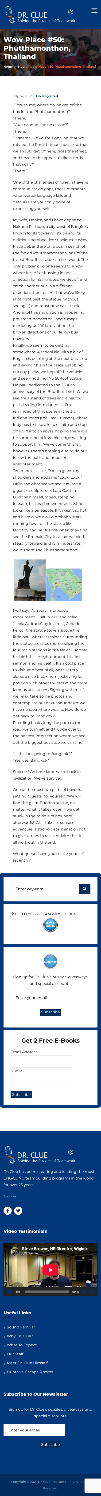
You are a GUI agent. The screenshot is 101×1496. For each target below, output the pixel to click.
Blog (21, 66)
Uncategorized (47, 96)
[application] (50, 1269)
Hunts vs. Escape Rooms (30, 1372)
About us (10, 1196)
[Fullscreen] (91, 1291)
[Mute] (84, 1291)
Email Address (24, 1052)
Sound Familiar (21, 1327)
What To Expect (22, 1345)
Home (8, 66)
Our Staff (15, 1354)
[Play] (9, 1291)
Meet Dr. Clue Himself (27, 1363)
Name (16, 1071)
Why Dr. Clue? (20, 1336)
